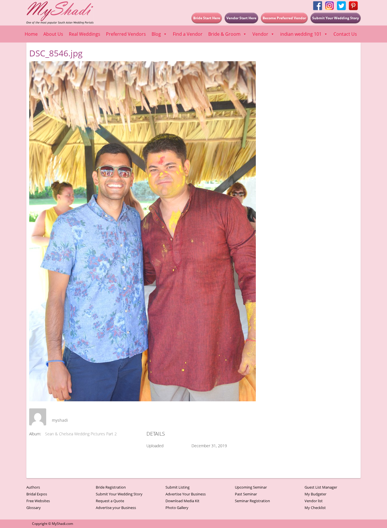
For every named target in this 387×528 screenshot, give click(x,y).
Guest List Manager (321, 487)
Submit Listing (177, 487)
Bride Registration (111, 487)
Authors (33, 487)
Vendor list (314, 500)
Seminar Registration (252, 500)
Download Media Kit (182, 500)
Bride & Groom (224, 34)
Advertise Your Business (185, 494)
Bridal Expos (36, 494)
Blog (156, 34)
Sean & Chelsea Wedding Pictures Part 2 (81, 433)
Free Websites (38, 500)
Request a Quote (110, 500)
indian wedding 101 (301, 34)
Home (31, 34)
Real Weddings (84, 34)
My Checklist (315, 507)
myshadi (60, 420)
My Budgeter (315, 494)
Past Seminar (246, 494)
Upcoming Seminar (251, 487)
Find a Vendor (188, 34)
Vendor (260, 34)
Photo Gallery (176, 507)
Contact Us (345, 34)
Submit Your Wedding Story (119, 494)
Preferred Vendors (126, 34)
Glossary (33, 507)
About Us (53, 34)
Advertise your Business (116, 507)
